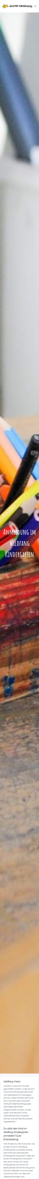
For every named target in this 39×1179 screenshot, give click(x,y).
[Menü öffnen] (35, 6)
